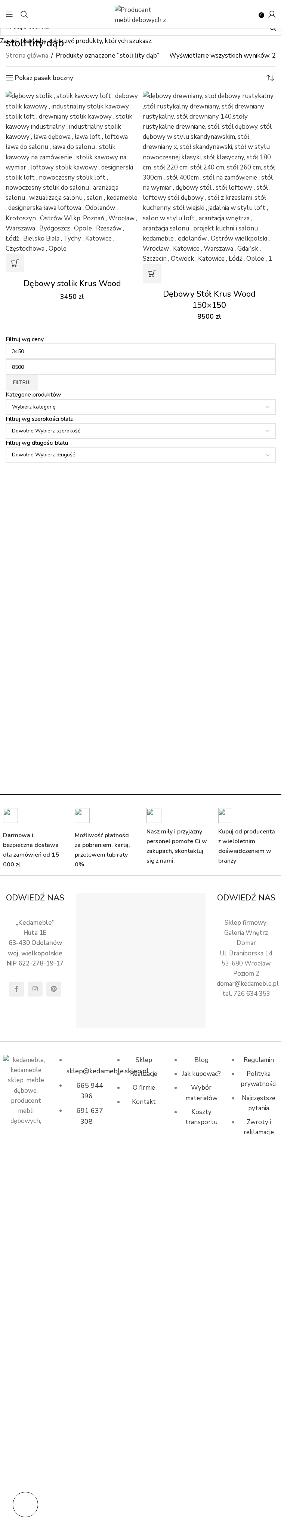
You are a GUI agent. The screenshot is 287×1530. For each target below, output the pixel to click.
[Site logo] (141, 13)
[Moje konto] (272, 14)
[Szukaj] (24, 14)
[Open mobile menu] (9, 14)
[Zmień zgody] (25, 1504)
